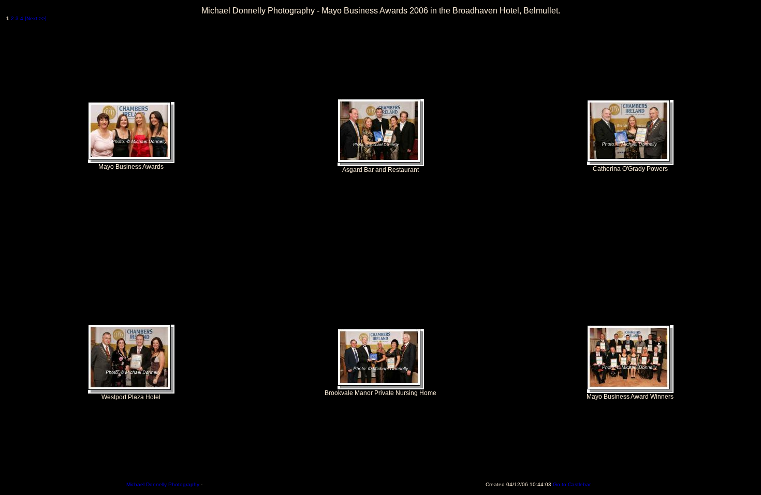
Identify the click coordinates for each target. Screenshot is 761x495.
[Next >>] (36, 18)
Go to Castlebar (572, 484)
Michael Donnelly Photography (162, 484)
